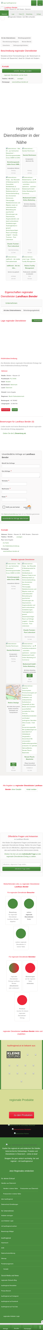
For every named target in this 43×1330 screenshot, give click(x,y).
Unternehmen (11, 303)
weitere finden (29, 915)
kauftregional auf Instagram (10, 1296)
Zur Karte (6, 543)
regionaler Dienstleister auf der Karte (15, 75)
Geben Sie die (14, 433)
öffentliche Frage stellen (22, 869)
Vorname (5, 481)
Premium (39, 126)
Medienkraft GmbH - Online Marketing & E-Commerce (29, 199)
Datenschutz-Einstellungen (9, 1204)
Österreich (9, 387)
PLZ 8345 (13, 378)
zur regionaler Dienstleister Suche (2, 8)
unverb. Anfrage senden (22, 71)
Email (4, 497)
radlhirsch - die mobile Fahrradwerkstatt (13, 267)
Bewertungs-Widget (7, 1231)
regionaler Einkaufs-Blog (9, 1280)
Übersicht (4, 14)
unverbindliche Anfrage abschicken (15, 518)
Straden (8, 381)
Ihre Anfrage (6, 471)
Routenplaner (38, 320)
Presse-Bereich (6, 1291)
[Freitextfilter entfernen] (34, 3)
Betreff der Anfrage (8, 463)
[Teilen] (35, 1327)
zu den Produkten (22, 1115)
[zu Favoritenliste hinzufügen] (2, 18)
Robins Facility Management (29, 267)
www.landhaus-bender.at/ (20, 82)
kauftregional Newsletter (8, 1285)
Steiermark (13, 384)
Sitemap (3, 1258)
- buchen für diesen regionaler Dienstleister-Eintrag (22, 1013)
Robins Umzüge (13, 702)
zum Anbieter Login (7, 1221)
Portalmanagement (7, 1264)
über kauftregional (7, 1199)
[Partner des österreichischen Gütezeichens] (21, 1133)
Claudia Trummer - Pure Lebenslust (13, 245)
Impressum (4, 1242)
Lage (13, 14)
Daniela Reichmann (29, 155)
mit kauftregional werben (9, 1226)
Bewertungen (30, 14)
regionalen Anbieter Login (11, 1316)
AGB (2, 1248)
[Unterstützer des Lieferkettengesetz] (21, 1125)
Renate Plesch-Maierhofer (29, 758)
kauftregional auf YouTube (9, 1306)
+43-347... (11, 78)
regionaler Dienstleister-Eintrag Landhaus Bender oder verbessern (14, 982)
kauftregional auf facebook (9, 1301)
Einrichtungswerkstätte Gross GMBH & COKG (13, 163)
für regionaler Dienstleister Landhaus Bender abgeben (12, 916)
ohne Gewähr (16, 789)
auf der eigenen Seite (30, 980)
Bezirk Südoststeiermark (16, 396)
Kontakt (14, 409)
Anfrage (39, 14)
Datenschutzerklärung (11, 514)
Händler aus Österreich (8, 1183)
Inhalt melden (31, 789)
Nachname (5, 489)
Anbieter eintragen (7, 1215)
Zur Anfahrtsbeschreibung (11, 546)
